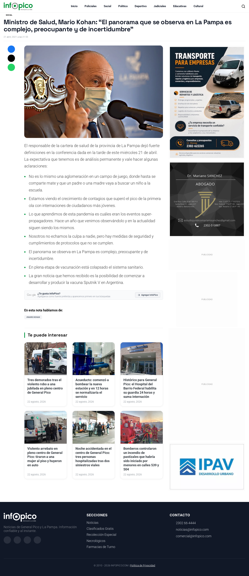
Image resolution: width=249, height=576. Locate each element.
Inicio (74, 6)
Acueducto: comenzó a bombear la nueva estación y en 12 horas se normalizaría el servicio (92, 388)
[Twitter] (27, 540)
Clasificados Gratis (100, 529)
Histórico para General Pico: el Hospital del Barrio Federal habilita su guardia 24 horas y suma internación (140, 388)
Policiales (91, 6)
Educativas (179, 6)
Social (107, 6)
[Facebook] (7, 540)
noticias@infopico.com (192, 529)
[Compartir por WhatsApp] (11, 67)
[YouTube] (37, 540)
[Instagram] (17, 540)
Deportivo (141, 6)
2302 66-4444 (186, 523)
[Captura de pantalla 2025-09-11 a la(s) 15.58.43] (207, 199)
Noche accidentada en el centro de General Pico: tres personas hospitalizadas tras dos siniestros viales (93, 457)
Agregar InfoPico (149, 295)
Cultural (198, 6)
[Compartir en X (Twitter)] (11, 58)
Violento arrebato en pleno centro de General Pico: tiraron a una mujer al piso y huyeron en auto (45, 457)
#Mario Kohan (33, 317)
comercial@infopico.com (193, 536)
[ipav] (207, 466)
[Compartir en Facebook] (11, 49)
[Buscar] (243, 6)
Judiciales (160, 6)
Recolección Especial (101, 535)
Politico (123, 6)
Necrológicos (96, 541)
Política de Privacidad (142, 565)
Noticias (92, 522)
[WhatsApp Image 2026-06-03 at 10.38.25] (207, 102)
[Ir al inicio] (18, 6)
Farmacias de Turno (101, 547)
